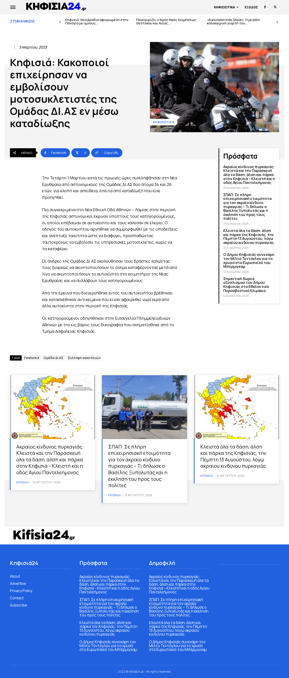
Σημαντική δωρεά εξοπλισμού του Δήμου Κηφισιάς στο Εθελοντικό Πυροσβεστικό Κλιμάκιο (246, 284)
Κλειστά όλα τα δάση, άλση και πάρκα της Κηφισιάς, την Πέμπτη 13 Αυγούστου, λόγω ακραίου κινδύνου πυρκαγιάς (248, 236)
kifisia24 (22, 482)
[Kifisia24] (56, 6)
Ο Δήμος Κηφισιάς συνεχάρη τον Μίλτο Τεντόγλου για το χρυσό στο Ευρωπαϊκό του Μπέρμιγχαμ (248, 260)
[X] (275, 7)
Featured (31, 358)
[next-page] (277, 22)
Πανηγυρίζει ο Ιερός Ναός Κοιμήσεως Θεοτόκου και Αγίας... (166, 21)
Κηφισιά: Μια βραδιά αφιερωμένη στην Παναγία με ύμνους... (96, 21)
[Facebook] (265, 7)
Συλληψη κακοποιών (84, 358)
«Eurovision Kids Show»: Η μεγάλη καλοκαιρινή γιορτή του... (233, 21)
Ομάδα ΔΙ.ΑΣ (53, 358)
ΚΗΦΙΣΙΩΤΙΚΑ (163, 122)
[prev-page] (60, 22)
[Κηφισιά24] (44, 534)
